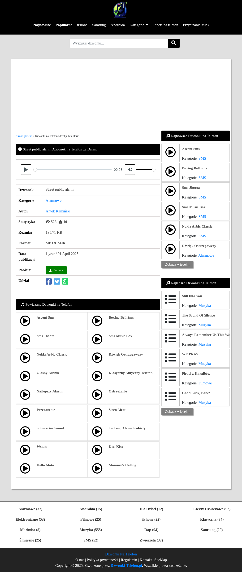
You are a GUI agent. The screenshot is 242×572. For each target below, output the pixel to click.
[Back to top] (235, 566)
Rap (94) (151, 530)
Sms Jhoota (46, 336)
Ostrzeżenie (118, 391)
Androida (118, 25)
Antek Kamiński (58, 211)
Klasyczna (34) (212, 519)
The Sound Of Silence (198, 315)
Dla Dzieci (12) (151, 509)
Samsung (99, 25)
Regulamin (129, 560)
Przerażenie (46, 410)
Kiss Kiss (116, 447)
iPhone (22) (151, 519)
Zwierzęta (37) (151, 540)
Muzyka (205, 306)
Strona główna (24, 136)
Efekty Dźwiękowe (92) (211, 509)
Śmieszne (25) (30, 540)
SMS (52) (90, 540)
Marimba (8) (30, 530)
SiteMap (160, 560)
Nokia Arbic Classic (52, 354)
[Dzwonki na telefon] (119, 9)
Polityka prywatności (103, 560)
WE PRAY (190, 354)
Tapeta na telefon (165, 25)
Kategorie (137, 25)
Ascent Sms (45, 317)
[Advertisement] (121, 92)
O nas (79, 560)
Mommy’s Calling (122, 465)
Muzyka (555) (91, 530)
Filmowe (205, 383)
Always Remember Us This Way (207, 335)
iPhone (82, 25)
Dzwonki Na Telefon (121, 554)
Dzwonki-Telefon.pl (126, 565)
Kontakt (146, 560)
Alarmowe (53, 200)
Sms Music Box (120, 336)
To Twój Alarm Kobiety (127, 428)
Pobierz (58, 270)
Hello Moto (45, 465)
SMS (202, 158)
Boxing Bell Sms (121, 317)
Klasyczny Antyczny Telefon (130, 373)
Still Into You (192, 296)
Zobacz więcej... (177, 264)
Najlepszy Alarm (50, 391)
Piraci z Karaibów (196, 373)
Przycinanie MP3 (196, 25)
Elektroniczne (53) (30, 519)
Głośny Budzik (48, 373)
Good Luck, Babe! (196, 393)
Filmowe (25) (90, 519)
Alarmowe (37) (30, 509)
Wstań (42, 447)
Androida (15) (90, 509)
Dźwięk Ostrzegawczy (126, 354)
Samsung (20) (212, 530)
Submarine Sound (50, 428)
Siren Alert (117, 410)
